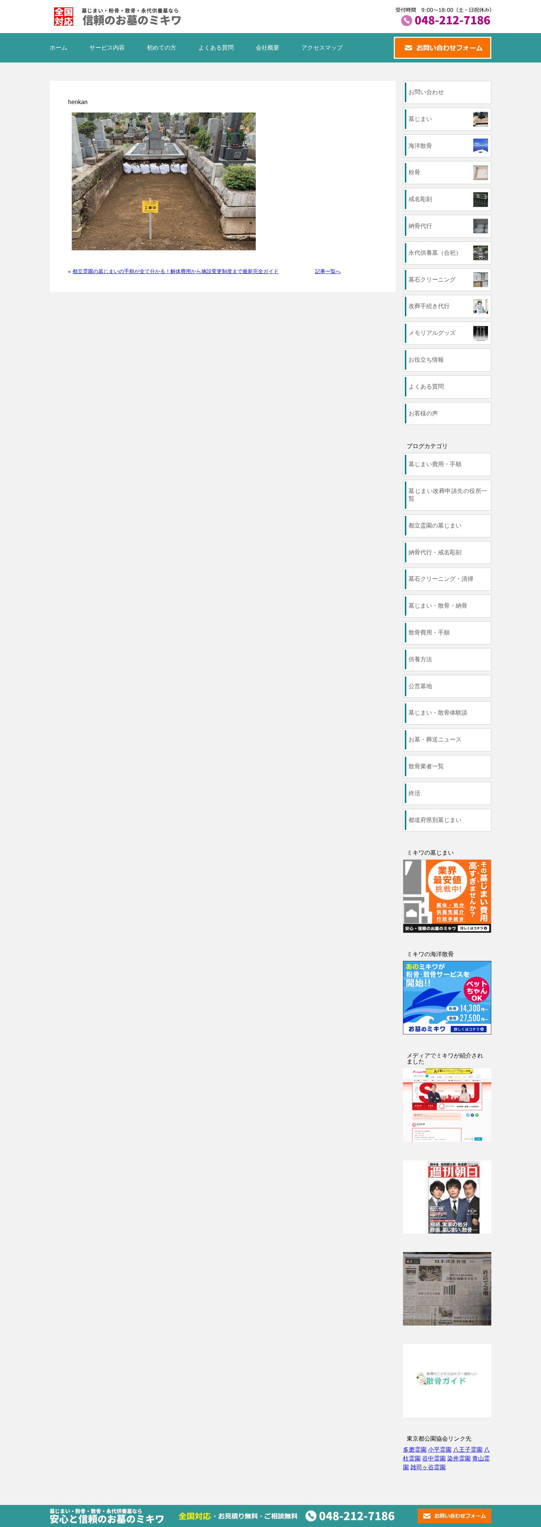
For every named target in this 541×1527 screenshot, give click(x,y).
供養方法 (420, 659)
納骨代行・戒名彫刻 (435, 552)
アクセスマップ (322, 47)
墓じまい (420, 119)
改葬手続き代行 (429, 306)
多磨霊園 (415, 1449)
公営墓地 (420, 686)
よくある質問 (216, 47)
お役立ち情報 (426, 360)
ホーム (58, 47)
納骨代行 (420, 226)
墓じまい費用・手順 (435, 464)
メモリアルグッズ (432, 333)
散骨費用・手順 (429, 632)
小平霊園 (440, 1449)
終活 (414, 793)
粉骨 (414, 172)
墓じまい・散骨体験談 (438, 712)
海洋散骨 (420, 146)
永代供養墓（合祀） (435, 253)
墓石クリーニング (432, 279)
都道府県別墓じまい (435, 820)
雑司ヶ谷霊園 (428, 1467)
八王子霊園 (467, 1449)
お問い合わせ (426, 92)
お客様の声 (423, 413)
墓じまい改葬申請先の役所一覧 (448, 495)
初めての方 (161, 47)
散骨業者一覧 (426, 766)
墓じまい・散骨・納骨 (438, 605)
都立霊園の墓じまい (435, 525)
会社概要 (267, 47)
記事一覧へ (328, 271)
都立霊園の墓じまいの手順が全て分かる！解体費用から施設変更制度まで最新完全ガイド (176, 271)
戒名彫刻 (420, 199)
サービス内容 (107, 47)
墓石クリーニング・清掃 (441, 579)
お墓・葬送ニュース (435, 739)
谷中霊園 (434, 1458)
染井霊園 (459, 1458)
